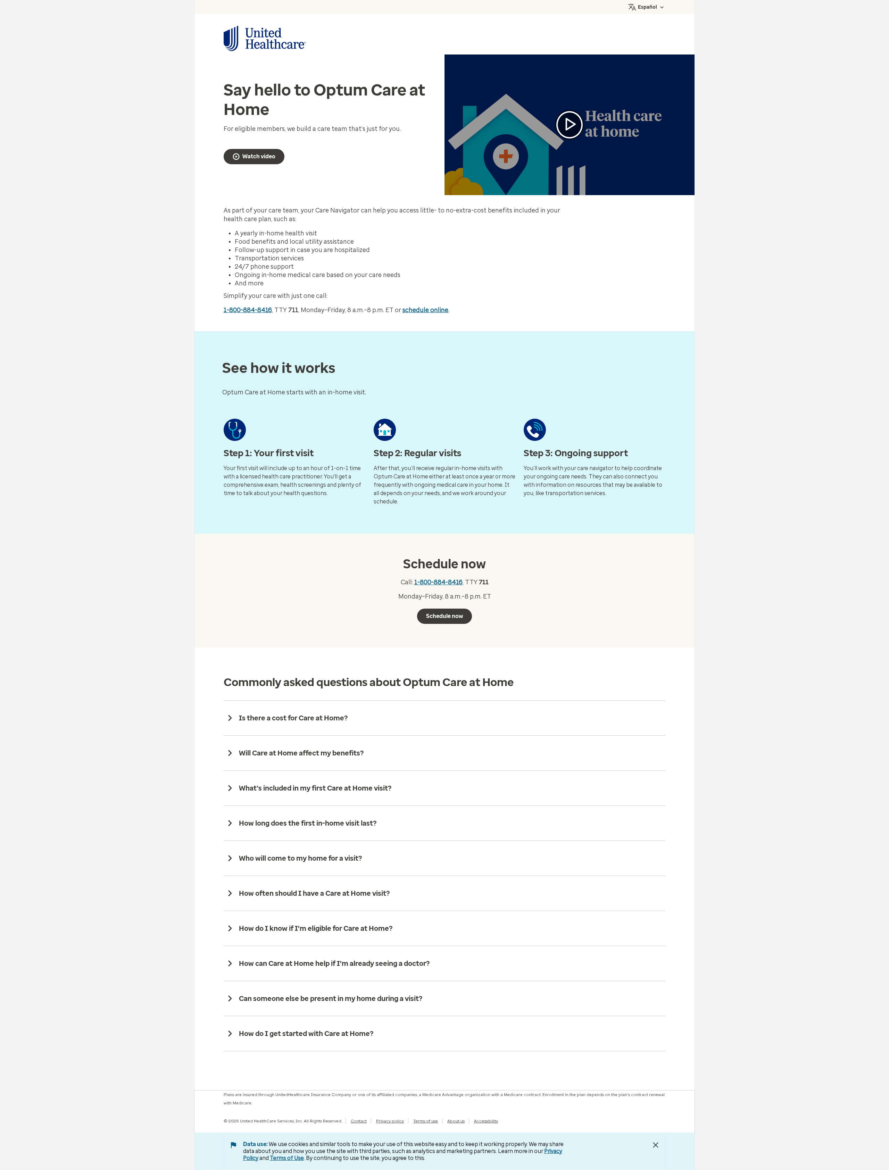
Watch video (258, 156)
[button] (569, 125)
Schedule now (444, 616)
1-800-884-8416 (248, 310)
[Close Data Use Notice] (655, 1145)
